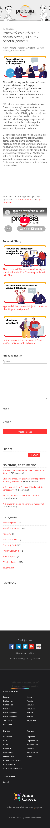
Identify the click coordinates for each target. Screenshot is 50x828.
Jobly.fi (6, 782)
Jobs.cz (6, 697)
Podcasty (31, 47)
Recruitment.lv (9, 764)
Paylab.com (31, 720)
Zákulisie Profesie (11, 562)
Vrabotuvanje (32, 744)
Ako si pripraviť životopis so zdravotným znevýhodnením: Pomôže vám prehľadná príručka (24, 272)
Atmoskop (7, 720)
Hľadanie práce (9, 522)
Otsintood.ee (8, 756)
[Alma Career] (25, 797)
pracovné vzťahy (17, 50)
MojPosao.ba (32, 740)
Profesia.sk (8, 701)
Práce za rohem (10, 716)
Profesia (12, 47)
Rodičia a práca (10, 556)
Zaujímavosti (8, 567)
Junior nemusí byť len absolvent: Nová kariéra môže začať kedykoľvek (22, 341)
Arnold (29, 697)
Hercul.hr (30, 748)
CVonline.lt (7, 736)
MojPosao (31, 736)
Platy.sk (30, 716)
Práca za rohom (10, 713)
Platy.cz (30, 713)
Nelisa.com (7, 724)
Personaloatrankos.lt (12, 760)
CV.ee (5, 744)
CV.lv (5, 740)
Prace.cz (6, 709)
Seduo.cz (30, 705)
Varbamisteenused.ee (12, 768)
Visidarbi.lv (7, 752)
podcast (6, 50)
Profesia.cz (8, 705)
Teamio (30, 701)
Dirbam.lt (7, 748)
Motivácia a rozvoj (11, 528)
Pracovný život (9, 545)
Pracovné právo (10, 539)
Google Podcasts (25, 199)
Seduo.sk (31, 709)
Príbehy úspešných (11, 550)
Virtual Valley (32, 752)
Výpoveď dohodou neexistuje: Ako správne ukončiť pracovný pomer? (25, 308)
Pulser (29, 756)
